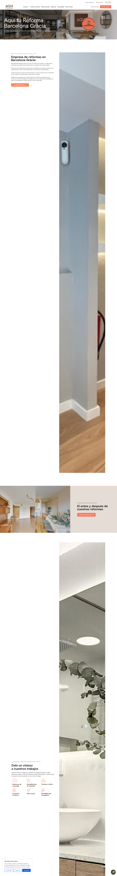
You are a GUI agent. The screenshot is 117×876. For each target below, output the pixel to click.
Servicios (25, 6)
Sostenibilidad (60, 6)
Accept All (26, 870)
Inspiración (53, 6)
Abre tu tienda (69, 6)
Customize (8, 870)
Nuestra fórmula (99, 2)
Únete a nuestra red (89, 2)
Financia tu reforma (35, 6)
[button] (61, 262)
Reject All (17, 870)
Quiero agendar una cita (86, 514)
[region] (17, 866)
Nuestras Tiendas (45, 6)
